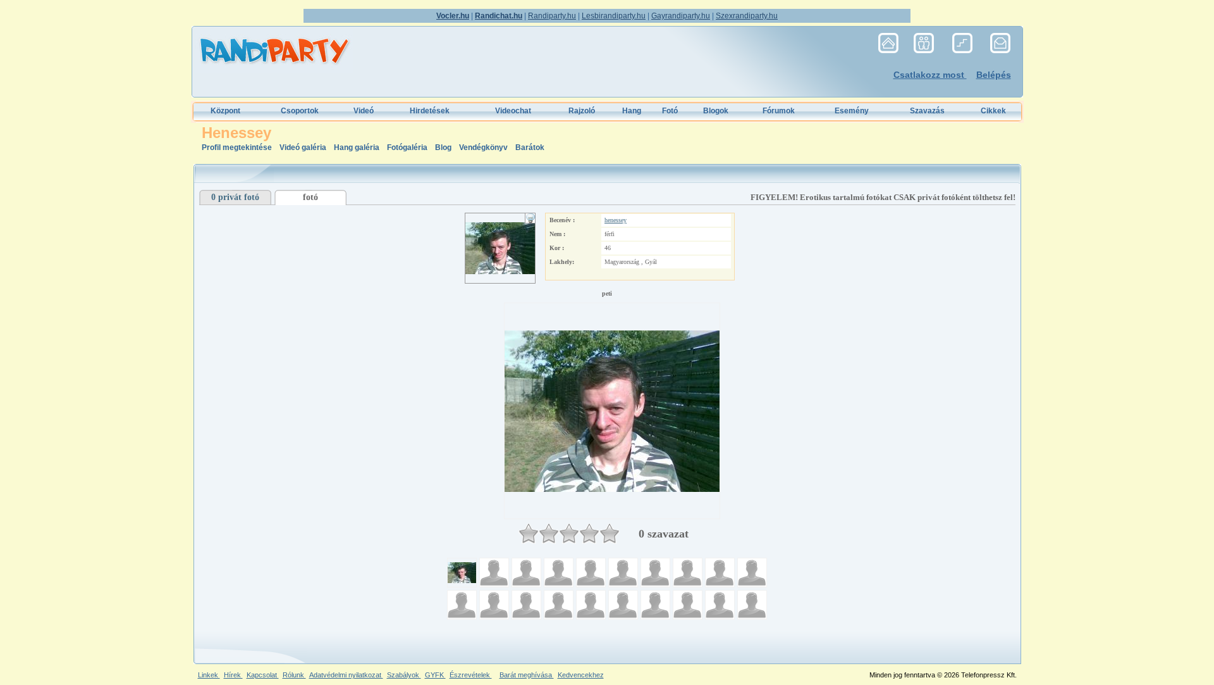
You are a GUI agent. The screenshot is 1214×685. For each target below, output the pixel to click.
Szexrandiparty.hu (747, 15)
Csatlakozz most (930, 75)
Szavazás (927, 110)
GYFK (435, 675)
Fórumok (779, 110)
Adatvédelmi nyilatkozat (346, 675)
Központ (225, 110)
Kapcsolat (263, 675)
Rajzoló (581, 110)
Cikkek (993, 110)
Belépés (993, 75)
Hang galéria (357, 147)
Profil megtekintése (238, 147)
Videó (363, 110)
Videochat (513, 110)
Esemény (852, 110)
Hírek (233, 675)
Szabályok (404, 675)
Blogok (715, 110)
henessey (615, 220)
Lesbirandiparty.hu (614, 15)
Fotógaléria (407, 147)
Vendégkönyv (484, 147)
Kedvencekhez (581, 675)
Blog (444, 147)
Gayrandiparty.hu (680, 15)
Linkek (209, 675)
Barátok (529, 147)
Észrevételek (471, 675)
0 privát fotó (235, 197)
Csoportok (300, 110)
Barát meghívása (527, 675)
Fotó (670, 110)
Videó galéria (303, 147)
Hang (631, 110)
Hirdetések (430, 110)
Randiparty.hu (552, 15)
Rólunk (294, 675)
